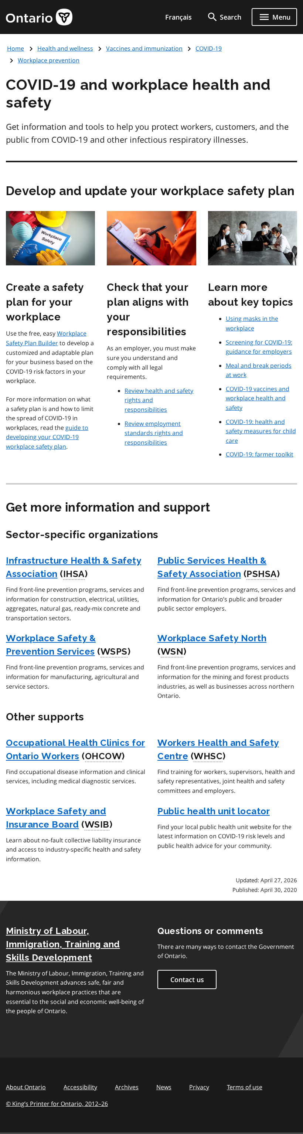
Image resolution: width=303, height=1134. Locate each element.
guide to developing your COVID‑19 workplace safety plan (47, 437)
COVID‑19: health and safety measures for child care (261, 431)
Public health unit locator (213, 811)
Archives (127, 1087)
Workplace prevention (48, 60)
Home (15, 48)
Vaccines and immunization (144, 48)
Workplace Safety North (211, 638)
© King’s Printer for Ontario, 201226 (57, 1104)
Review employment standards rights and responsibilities (154, 433)
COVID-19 (208, 48)
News (163, 1087)
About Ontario (26, 1087)
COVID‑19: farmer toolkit (259, 454)
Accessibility (80, 1087)
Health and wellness (65, 48)
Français (178, 17)
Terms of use (244, 1087)
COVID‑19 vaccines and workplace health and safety (257, 398)
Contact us (187, 979)
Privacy (199, 1087)
